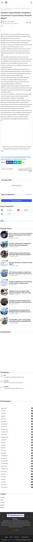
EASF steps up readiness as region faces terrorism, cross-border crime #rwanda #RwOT (20, 273)
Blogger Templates (11, 539)
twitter (9, 214)
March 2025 (17, 453)
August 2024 (17, 471)
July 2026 (17, 410)
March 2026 (17, 421)
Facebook (11, 162)
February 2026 (17, 424)
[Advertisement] (16, 350)
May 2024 (16, 479)
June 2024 (16, 476)
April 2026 (16, 418)
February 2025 (17, 455)
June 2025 (17, 445)
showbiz (2, 505)
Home (2, 8)
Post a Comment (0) (16, 200)
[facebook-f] (14, 530)
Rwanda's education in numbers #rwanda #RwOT (20, 263)
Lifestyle (2, 502)
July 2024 (17, 474)
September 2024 (17, 468)
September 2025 (17, 437)
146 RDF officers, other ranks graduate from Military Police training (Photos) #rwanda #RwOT (20, 320)
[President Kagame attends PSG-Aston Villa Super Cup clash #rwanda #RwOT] (4, 254)
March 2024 (16, 484)
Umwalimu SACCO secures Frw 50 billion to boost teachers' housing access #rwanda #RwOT (20, 282)
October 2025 (17, 434)
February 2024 (16, 487)
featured (2, 497)
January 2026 (17, 426)
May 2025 (17, 447)
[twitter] (16, 530)
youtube (26, 210)
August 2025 (17, 439)
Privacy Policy (24, 537)
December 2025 (17, 429)
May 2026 (16, 416)
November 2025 (17, 432)
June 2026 (16, 413)
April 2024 (16, 482)
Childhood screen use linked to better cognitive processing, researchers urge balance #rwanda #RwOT (19, 292)
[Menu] (2, 2)
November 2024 (17, 463)
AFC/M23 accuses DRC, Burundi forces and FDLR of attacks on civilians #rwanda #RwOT (20, 301)
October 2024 (17, 466)
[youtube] (19, 530)
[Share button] (24, 162)
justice (2, 500)
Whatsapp (19, 162)
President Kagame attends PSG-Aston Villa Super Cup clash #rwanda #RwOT (20, 253)
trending (2, 507)
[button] (31, 2)
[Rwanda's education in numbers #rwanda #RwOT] (4, 263)
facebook (9, 210)
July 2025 (17, 442)
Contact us (16, 537)
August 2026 (17, 408)
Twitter (15, 162)
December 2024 (17, 461)
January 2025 (17, 458)
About (11, 537)
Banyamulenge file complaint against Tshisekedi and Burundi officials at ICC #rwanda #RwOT (19, 311)
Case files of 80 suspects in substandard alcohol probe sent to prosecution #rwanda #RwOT (20, 244)
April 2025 (17, 450)
